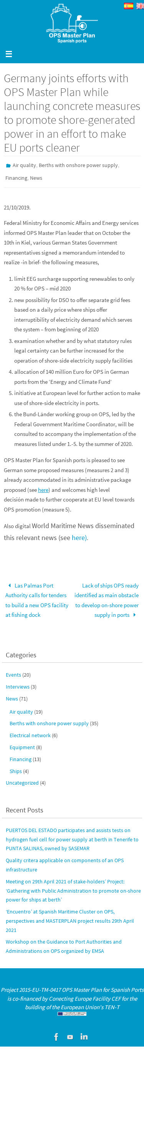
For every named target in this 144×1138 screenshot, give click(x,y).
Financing (16, 175)
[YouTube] (70, 1033)
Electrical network (30, 731)
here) (79, 534)
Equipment (22, 743)
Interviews (18, 683)
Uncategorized (22, 779)
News (36, 175)
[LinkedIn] (84, 1033)
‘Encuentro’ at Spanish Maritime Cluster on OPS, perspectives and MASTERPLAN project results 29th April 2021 (70, 917)
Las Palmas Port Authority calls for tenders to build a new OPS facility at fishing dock (36, 596)
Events (13, 671)
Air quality (24, 164)
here (43, 486)
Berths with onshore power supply (78, 164)
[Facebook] (56, 1033)
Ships (16, 767)
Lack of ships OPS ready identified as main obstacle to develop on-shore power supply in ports (106, 596)
